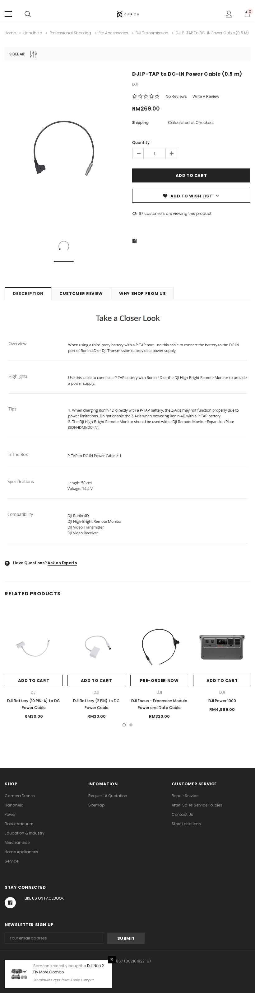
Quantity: (141, 142)
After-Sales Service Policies (197, 805)
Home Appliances (21, 851)
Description (28, 293)
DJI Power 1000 (222, 700)
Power (10, 814)
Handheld (14, 805)
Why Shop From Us (142, 293)
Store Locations (186, 823)
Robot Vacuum (19, 823)
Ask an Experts (62, 562)
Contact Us (182, 814)
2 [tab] (130, 724)
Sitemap (96, 805)
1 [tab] (124, 724)
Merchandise (17, 842)
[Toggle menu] (8, 14)
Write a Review (205, 96)
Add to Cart (33, 680)
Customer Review (81, 293)
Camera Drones (20, 795)
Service (11, 861)
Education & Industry (24, 833)
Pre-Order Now (159, 680)
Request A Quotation (107, 795)
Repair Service (185, 795)
